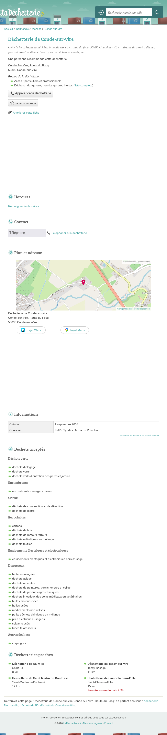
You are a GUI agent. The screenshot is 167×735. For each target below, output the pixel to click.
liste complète (83, 85)
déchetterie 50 (29, 705)
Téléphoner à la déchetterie (69, 233)
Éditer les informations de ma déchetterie (139, 435)
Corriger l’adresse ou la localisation (133, 309)
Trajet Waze (33, 330)
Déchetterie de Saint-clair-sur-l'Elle (112, 678)
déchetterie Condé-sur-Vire (57, 705)
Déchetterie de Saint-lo (28, 663)
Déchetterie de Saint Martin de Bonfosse (40, 678)
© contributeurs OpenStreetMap (136, 262)
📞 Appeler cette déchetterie (30, 93)
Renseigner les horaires (23, 206)
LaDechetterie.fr (22, 12)
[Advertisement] (83, 154)
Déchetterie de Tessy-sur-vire (108, 663)
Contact (108, 723)
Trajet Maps (77, 330)
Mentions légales (92, 723)
